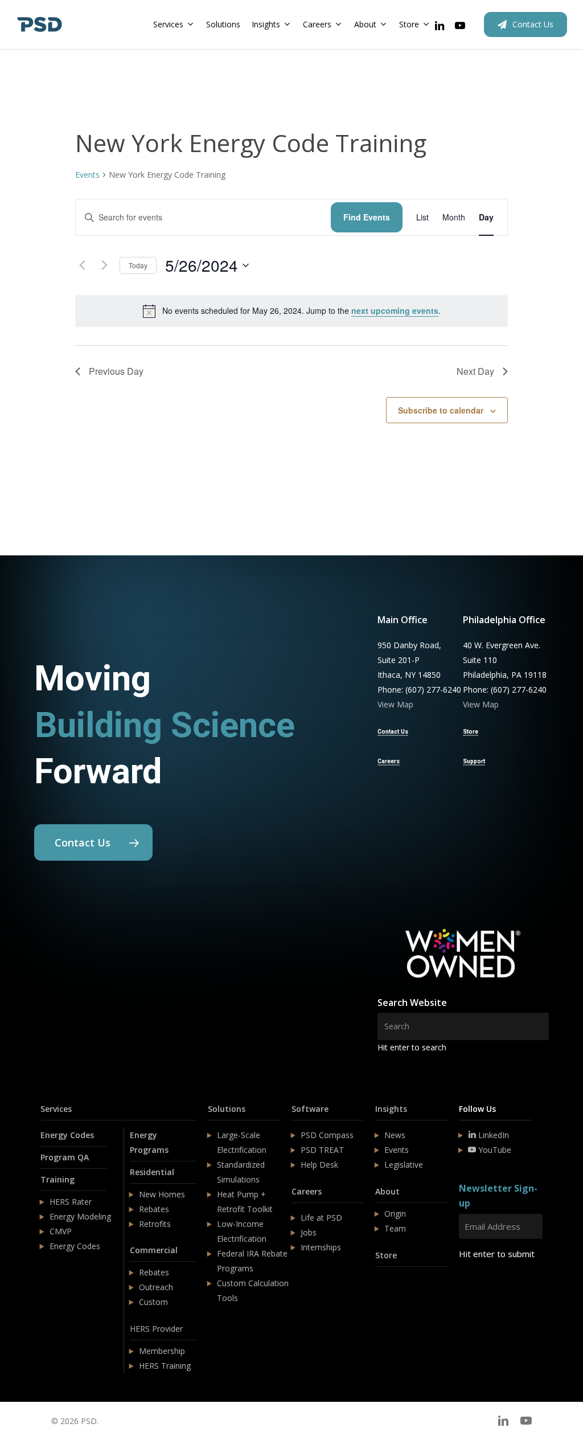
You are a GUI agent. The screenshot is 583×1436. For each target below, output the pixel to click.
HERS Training (165, 1365)
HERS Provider (156, 1328)
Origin (395, 1213)
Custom (153, 1301)
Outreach (156, 1287)
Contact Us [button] (392, 731)
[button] (93, 842)
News (394, 1135)
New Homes (162, 1194)
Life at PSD (321, 1217)
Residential (152, 1172)
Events (87, 174)
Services (56, 1108)
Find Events (366, 217)
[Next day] (104, 265)
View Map (395, 704)
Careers (307, 1191)
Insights (391, 1108)
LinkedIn (492, 1135)
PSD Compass (327, 1135)
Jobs (309, 1232)
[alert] (291, 311)
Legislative (403, 1164)
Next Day (475, 371)
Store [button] (470, 731)
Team (395, 1228)
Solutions (226, 1108)
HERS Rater (71, 1201)
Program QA (64, 1157)
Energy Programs (149, 1142)
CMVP (61, 1231)
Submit (485, 1287)
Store (386, 1255)
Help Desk (319, 1164)
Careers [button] (388, 761)
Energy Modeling (80, 1216)
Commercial (154, 1250)
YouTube (493, 1149)
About (387, 1191)
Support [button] (474, 761)
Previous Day (116, 371)
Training (57, 1179)
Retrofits (155, 1223)
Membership (162, 1350)
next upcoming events (394, 310)
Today (138, 265)
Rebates (154, 1209)
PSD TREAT (322, 1149)
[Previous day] (82, 265)
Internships (321, 1247)
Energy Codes (67, 1135)
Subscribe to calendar (440, 410)
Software (310, 1108)
